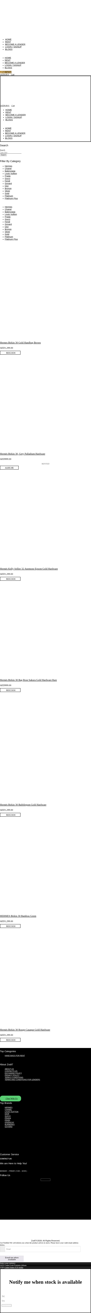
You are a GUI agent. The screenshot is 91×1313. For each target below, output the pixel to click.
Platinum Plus (11, 198)
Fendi (7, 181)
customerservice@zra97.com (14, 1168)
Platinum (9, 196)
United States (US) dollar (13, 1267)
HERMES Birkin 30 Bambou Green (18, 916)
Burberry (10, 1125)
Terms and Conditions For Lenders (22, 1080)
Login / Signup (13, 47)
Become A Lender (15, 44)
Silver (7, 191)
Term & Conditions (14, 1077)
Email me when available (12, 1259)
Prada (7, 176)
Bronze (8, 188)
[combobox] (10, 152)
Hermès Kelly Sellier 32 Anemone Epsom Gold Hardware (29, 568)
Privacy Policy (12, 1075)
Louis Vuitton (11, 173)
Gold (7, 193)
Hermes (8, 166)
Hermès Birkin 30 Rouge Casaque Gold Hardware (25, 1029)
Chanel (8, 168)
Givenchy (9, 1122)
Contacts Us (11, 1071)
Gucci (7, 178)
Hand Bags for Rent (15, 1056)
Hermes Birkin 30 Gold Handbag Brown (20, 342)
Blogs (8, 49)
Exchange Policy (13, 1073)
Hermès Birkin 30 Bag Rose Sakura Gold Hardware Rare (28, 680)
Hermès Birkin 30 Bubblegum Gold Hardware (23, 804)
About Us (9, 1069)
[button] (45, 54)
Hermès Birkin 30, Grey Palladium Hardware (22, 453)
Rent (8, 42)
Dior (7, 186)
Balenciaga (10, 171)
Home (8, 39)
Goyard (8, 183)
